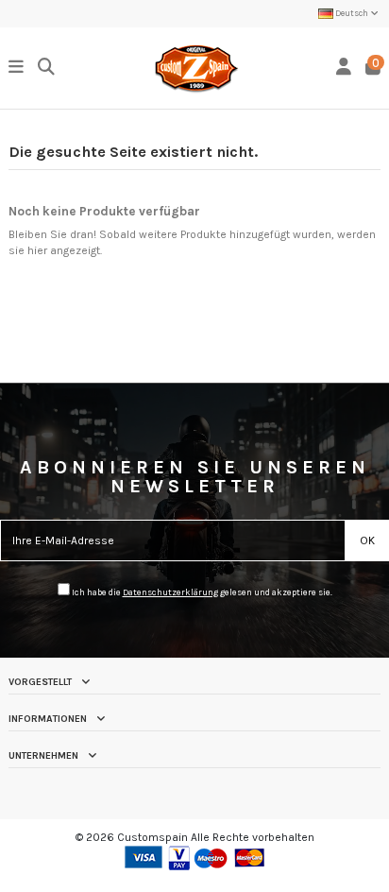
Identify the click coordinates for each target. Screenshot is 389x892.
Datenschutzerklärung (170, 592)
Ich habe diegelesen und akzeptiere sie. (201, 592)
